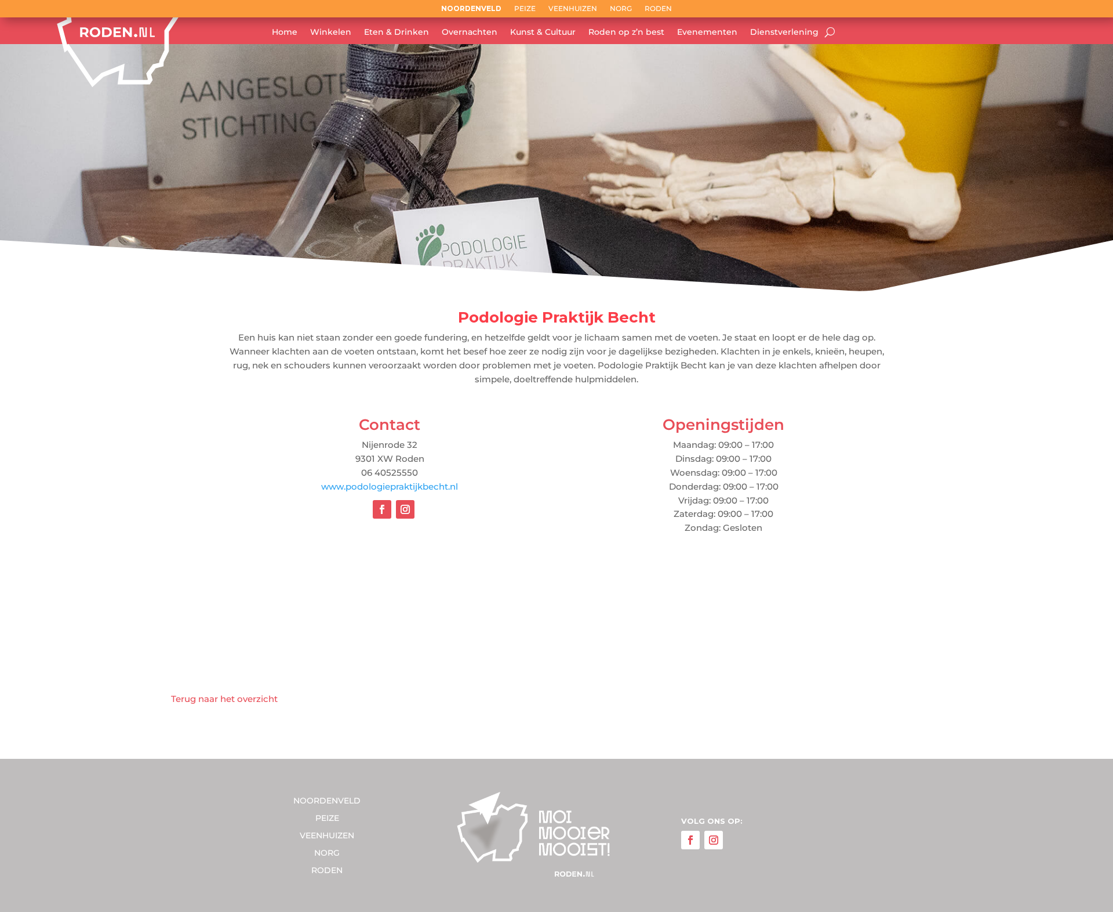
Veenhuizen (572, 9)
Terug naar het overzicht (224, 698)
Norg (621, 9)
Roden (658, 9)
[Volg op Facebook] (382, 509)
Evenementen (707, 32)
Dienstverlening (784, 32)
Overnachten (469, 32)
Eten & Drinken (396, 32)
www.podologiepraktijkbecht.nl (389, 486)
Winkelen (330, 32)
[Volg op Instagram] (405, 509)
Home (284, 32)
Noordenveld (471, 9)
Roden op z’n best (626, 32)
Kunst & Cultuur (543, 32)
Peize (525, 9)
